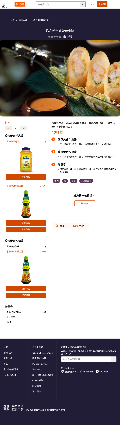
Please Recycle (40, 363)
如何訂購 (26, 177)
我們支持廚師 (10, 374)
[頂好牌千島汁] (26, 159)
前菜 (73, 180)
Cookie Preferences (42, 352)
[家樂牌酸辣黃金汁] (26, 204)
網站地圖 (36, 385)
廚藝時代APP (71, 371)
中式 (56, 180)
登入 (92, 4)
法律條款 (36, 369)
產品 (6, 363)
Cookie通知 (38, 380)
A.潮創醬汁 (86, 180)
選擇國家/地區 (39, 358)
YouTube (103, 371)
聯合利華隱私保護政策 (42, 374)
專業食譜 (8, 358)
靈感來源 (8, 352)
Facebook (88, 371)
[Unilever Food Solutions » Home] (20, 4)
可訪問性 (36, 391)
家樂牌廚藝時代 (11, 369)
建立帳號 (102, 4)
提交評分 (85, 203)
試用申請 (26, 223)
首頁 (6, 347)
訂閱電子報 (37, 347)
